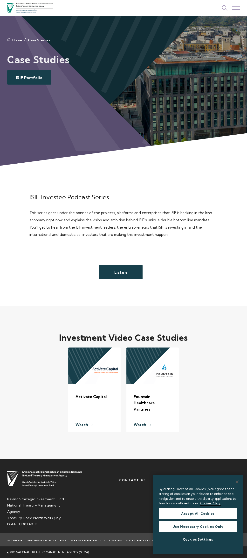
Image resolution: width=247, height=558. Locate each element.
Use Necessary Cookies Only (197, 527)
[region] (198, 514)
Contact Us (132, 480)
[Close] (237, 482)
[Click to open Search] (224, 8)
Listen (120, 272)
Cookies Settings (198, 539)
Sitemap (15, 540)
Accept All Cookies (198, 513)
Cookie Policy (210, 503)
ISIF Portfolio (29, 77)
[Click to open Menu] (236, 8)
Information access (47, 540)
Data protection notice (150, 540)
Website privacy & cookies (97, 540)
